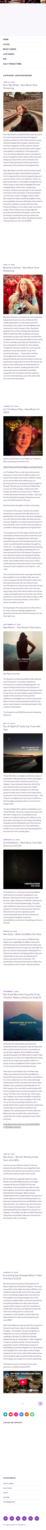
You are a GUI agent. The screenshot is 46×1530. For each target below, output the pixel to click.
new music (7, 1488)
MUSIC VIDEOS (9, 49)
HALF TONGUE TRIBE (12, 64)
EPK (5, 59)
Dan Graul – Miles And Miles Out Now (22, 934)
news (5, 1493)
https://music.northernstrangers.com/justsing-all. (22, 467)
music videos (8, 1484)
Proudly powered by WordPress (14, 1525)
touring (6, 1497)
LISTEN (6, 44)
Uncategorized (9, 1502)
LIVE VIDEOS (8, 54)
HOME (5, 39)
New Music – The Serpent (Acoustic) (22, 627)
